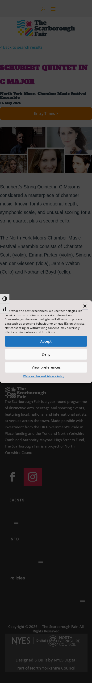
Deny (46, 354)
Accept (46, 341)
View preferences (46, 367)
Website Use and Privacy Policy (43, 376)
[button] (85, 306)
